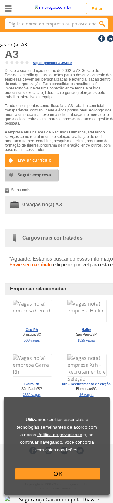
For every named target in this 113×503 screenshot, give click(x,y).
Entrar (97, 8)
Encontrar (102, 23)
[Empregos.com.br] (57, 7)
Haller (86, 330)
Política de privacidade (59, 434)
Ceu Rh (32, 330)
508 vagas (32, 340)
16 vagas (86, 395)
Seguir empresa (34, 175)
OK (57, 473)
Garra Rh (31, 384)
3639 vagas (32, 395)
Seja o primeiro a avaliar (52, 63)
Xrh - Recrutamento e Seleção (86, 384)
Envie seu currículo (30, 264)
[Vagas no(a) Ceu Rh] (32, 310)
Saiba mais (20, 190)
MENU (18, 8)
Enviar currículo (34, 160)
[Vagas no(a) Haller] (86, 310)
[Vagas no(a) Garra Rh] (32, 371)
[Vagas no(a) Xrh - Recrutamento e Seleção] (86, 378)
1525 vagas (86, 340)
